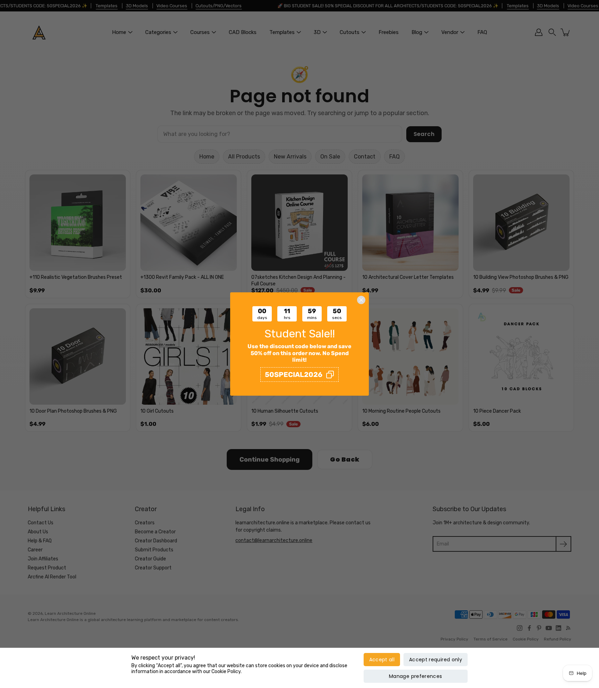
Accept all (382, 659)
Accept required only (435, 659)
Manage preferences (415, 676)
